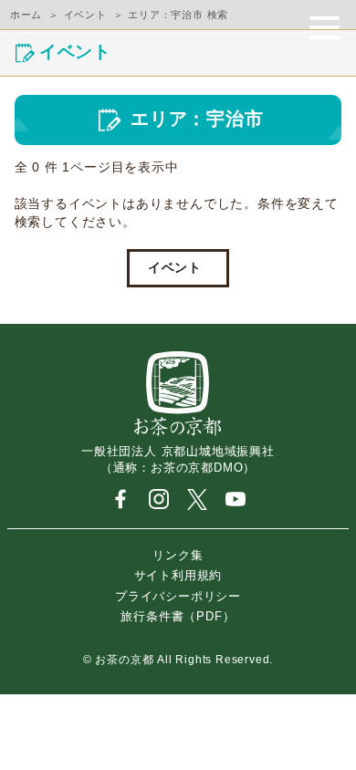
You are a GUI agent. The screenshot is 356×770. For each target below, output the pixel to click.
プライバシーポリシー (178, 595)
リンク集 (177, 554)
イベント (175, 267)
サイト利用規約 (178, 575)
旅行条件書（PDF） (177, 616)
